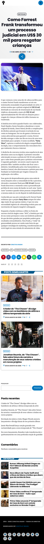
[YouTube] (5, 534)
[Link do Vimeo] (3, 2)
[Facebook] (5, 538)
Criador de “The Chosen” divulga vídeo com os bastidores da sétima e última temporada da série (21, 311)
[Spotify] (28, 534)
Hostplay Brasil (22, 526)
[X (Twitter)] (10, 534)
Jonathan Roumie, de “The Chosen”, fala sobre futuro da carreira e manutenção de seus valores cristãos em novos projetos (22, 358)
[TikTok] (19, 534)
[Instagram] (37, 534)
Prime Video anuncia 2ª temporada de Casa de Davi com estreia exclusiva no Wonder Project (25, 503)
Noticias (22, 14)
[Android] (10, 538)
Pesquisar (4, 384)
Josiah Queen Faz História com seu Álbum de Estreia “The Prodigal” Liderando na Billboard (25, 484)
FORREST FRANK (21, 250)
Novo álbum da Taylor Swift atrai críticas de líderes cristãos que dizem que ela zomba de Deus (26, 475)
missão (32, 250)
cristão (5, 250)
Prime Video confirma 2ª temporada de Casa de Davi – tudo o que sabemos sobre (26, 493)
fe (11, 250)
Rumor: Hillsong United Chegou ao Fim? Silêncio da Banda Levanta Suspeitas (25, 465)
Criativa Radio (17, 245)
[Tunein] (14, 534)
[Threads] (23, 534)
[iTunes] (32, 534)
